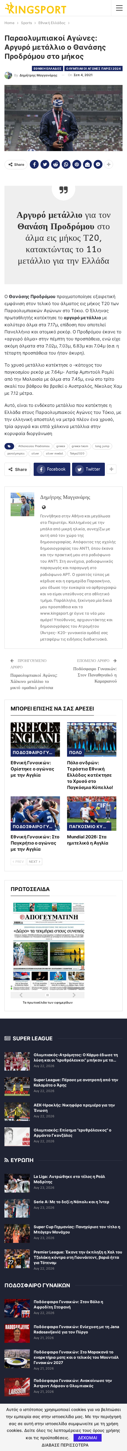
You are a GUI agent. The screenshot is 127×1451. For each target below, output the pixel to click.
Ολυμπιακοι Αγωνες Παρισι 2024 (93, 68)
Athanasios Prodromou (34, 446)
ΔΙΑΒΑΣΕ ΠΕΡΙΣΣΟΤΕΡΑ (65, 1445)
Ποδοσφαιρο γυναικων (34, 752)
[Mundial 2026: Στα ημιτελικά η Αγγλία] (91, 813)
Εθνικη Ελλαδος (48, 68)
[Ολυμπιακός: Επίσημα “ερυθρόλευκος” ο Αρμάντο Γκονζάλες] (17, 1136)
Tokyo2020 (77, 453)
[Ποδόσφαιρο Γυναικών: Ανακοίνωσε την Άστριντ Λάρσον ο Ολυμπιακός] (17, 1387)
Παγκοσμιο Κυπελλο (90, 826)
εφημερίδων (63, 1002)
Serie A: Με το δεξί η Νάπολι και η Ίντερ (71, 1201)
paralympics (16, 453)
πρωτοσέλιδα (37, 1002)
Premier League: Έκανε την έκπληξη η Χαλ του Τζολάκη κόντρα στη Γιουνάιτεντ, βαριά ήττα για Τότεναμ (78, 1257)
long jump (102, 446)
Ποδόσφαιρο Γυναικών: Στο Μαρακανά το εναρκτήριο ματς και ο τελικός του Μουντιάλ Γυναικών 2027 (76, 1357)
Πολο (75, 752)
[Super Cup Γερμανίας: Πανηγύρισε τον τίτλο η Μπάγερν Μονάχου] (17, 1233)
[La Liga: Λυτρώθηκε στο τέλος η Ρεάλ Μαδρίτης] (17, 1183)
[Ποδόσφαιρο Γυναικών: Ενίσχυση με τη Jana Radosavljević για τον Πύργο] (17, 1333)
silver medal (54, 453)
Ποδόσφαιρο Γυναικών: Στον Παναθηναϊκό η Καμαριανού (95, 675)
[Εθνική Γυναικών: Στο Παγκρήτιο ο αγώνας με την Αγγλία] (35, 813)
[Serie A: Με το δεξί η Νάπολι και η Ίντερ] (17, 1208)
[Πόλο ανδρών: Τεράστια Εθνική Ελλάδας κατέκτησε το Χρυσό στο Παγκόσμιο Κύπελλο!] (91, 739)
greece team (80, 446)
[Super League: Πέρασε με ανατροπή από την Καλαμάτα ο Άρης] (17, 1086)
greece (60, 446)
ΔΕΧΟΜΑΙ (87, 1437)
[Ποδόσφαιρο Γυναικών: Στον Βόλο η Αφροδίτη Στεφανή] (17, 1308)
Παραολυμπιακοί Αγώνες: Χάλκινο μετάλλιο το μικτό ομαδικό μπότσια (33, 681)
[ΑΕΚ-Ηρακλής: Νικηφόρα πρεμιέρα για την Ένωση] (17, 1111)
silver (35, 453)
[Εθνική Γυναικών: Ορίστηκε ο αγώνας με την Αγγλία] (35, 739)
